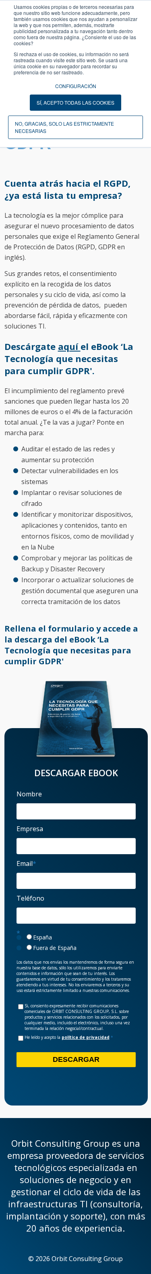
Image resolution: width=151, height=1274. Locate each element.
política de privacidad (86, 1037)
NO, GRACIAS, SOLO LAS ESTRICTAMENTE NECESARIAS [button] (64, 127)
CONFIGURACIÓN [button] (75, 85)
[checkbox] (76, 942)
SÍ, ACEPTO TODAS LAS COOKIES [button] (75, 102)
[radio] (76, 937)
